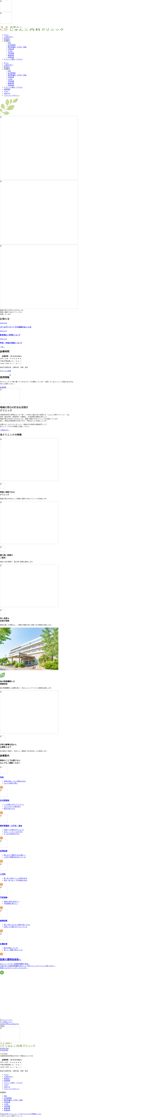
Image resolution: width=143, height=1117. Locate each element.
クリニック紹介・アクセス (13, 1083)
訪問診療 (11, 49)
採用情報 (7, 89)
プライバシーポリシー (11, 95)
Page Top (16, 1024)
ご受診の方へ (8, 37)
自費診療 (11, 57)
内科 (9, 43)
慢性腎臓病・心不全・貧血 (17, 47)
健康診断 (11, 55)
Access (11, 1024)
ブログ (6, 91)
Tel (1, 1024)
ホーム (6, 35)
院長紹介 (7, 39)
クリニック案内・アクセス (13, 59)
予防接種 (11, 53)
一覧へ (2, 347)
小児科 (10, 51)
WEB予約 (5, 1024)
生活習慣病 (12, 45)
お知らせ (7, 93)
